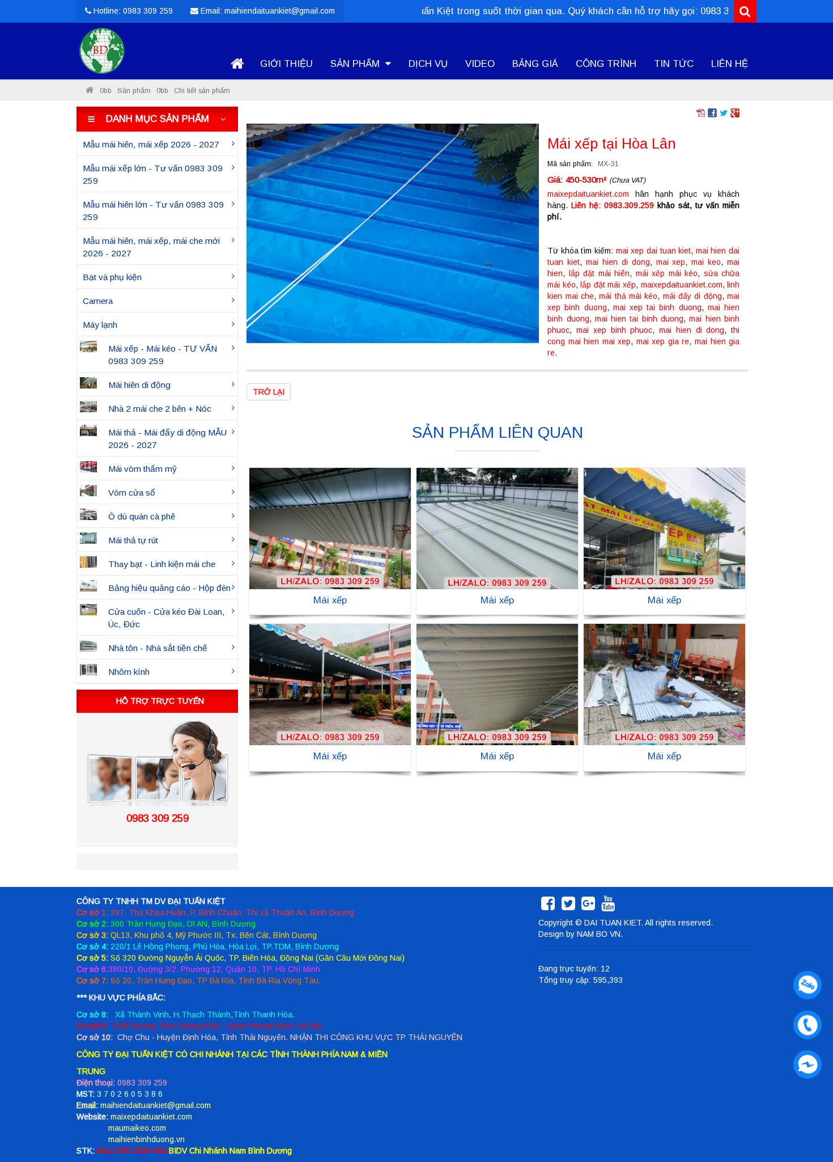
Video (480, 63)
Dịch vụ (428, 63)
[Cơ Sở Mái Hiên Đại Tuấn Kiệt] (89, 91)
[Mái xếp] (330, 528)
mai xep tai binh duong (657, 307)
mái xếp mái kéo (667, 273)
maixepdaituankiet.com (588, 193)
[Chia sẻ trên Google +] (735, 112)
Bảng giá (535, 63)
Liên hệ (729, 63)
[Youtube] (608, 906)
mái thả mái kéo (628, 296)
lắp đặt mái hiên (599, 273)
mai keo (706, 262)
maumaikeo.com (137, 1128)
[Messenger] (804, 1061)
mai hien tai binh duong (639, 318)
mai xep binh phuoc (614, 330)
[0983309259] (804, 982)
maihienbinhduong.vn (146, 1139)
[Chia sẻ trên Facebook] (712, 112)
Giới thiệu (286, 63)
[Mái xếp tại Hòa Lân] (392, 232)
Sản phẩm (356, 63)
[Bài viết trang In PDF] (701, 112)
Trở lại (268, 391)
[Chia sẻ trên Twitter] (723, 112)
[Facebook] (548, 906)
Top (806, 1121)
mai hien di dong (618, 262)
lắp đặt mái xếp (608, 284)
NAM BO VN (598, 934)
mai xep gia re (663, 341)
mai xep (671, 262)
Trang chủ (237, 64)
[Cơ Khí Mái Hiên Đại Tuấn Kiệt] (102, 51)
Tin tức (674, 63)
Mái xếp (330, 600)
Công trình (606, 63)
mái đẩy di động (692, 296)
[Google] (588, 906)
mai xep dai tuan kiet (653, 250)
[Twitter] (568, 906)
